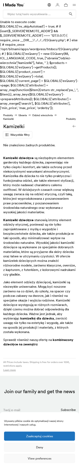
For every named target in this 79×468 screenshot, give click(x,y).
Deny (39, 447)
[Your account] (57, 5)
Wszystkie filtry (20, 135)
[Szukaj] (70, 14)
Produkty (8, 115)
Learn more (9, 369)
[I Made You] (13, 4)
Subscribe (68, 410)
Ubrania (22, 115)
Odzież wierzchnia (42, 115)
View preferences (39, 458)
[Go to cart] (66, 5)
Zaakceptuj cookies (39, 436)
